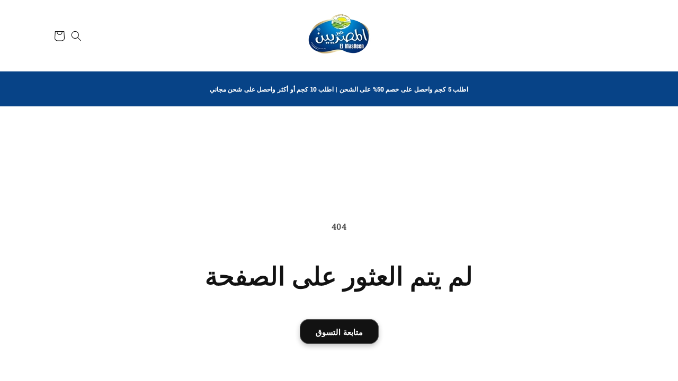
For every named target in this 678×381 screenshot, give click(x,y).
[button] (76, 36)
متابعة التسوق (339, 331)
